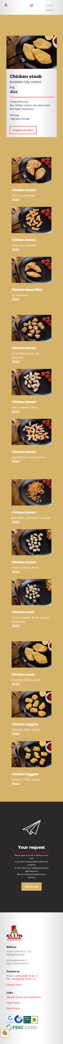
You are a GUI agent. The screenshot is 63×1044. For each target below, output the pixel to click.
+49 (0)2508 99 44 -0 (26, 975)
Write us (31, 886)
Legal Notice (13, 1002)
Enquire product (23, 130)
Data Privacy (13, 1008)
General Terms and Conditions (23, 997)
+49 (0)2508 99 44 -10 (23, 979)
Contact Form (13, 984)
